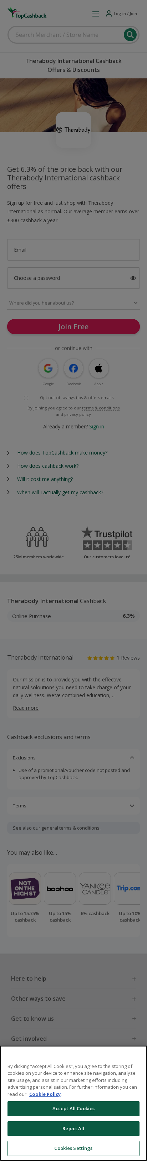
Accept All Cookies (73, 1108)
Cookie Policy (45, 1094)
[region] (73, 1103)
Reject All (73, 1128)
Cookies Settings (73, 1148)
